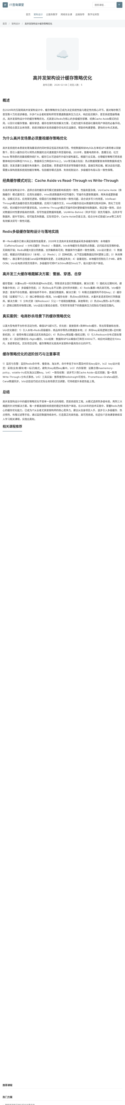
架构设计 (38, 14)
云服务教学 (51, 14)
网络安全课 (66, 14)
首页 (28, 14)
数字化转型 (93, 14)
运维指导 (79, 14)
